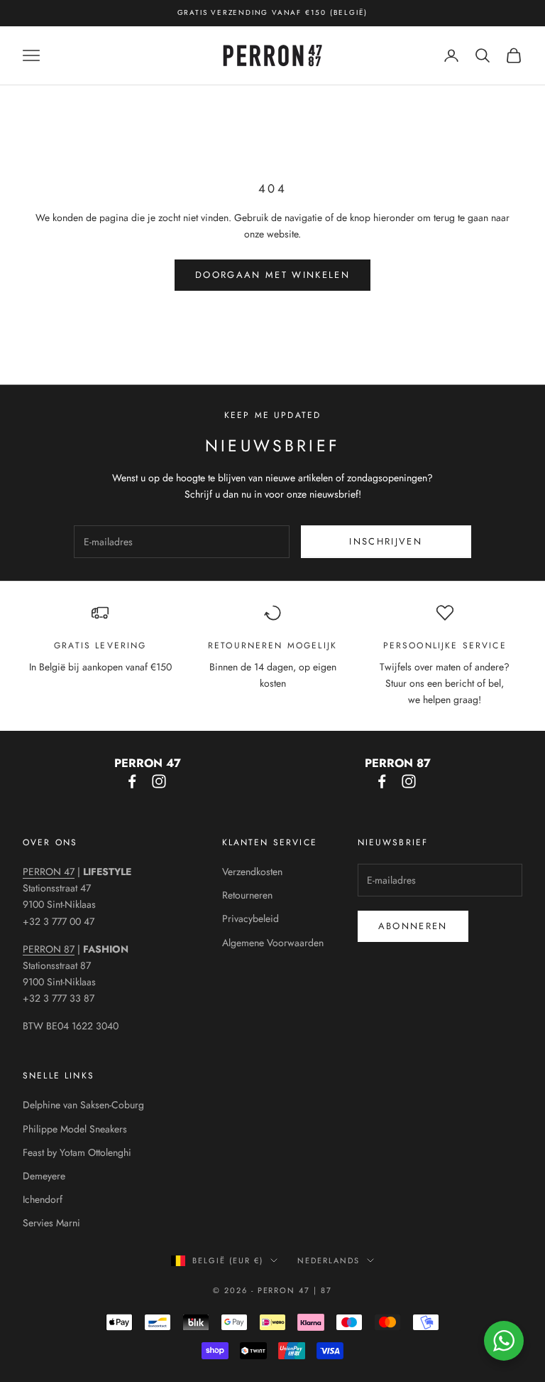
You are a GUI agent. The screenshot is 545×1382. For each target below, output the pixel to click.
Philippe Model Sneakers (75, 1129)
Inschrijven (385, 541)
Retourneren (247, 895)
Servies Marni (51, 1223)
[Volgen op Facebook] (132, 781)
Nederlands (328, 1260)
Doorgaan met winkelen (272, 275)
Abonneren (413, 926)
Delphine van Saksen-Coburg (83, 1105)
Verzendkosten (252, 871)
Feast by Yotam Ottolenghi (77, 1152)
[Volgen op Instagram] (158, 781)
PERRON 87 (49, 949)
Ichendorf (42, 1199)
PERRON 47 (49, 871)
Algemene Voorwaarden (273, 943)
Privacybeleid (250, 918)
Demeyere (44, 1176)
